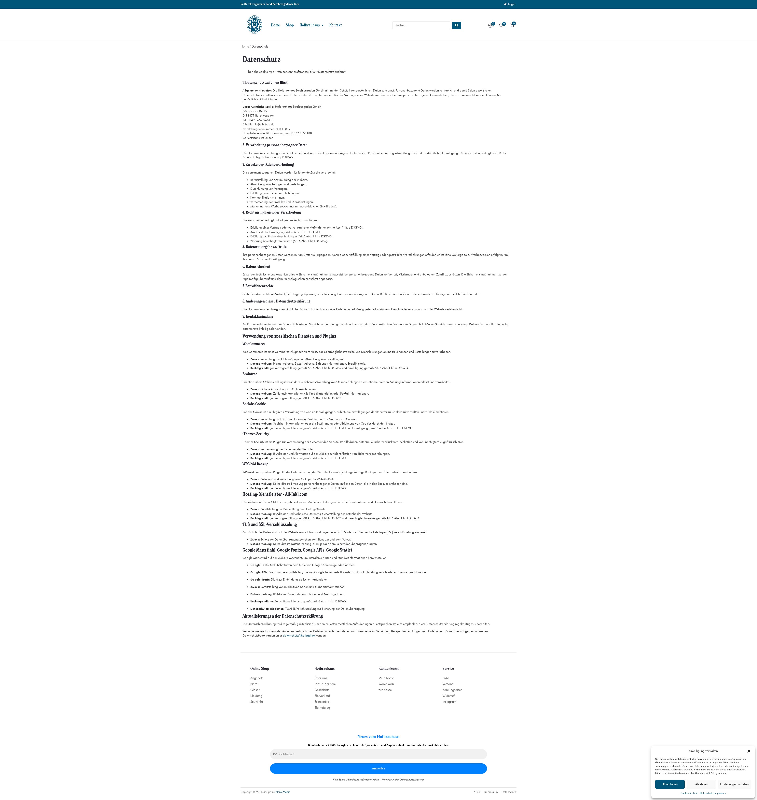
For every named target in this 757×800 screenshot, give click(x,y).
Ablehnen (701, 784)
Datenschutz (706, 793)
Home (245, 46)
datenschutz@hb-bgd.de (299, 635)
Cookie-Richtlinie (689, 793)
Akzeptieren (670, 784)
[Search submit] (456, 25)
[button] (749, 751)
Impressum (720, 793)
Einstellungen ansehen (734, 784)
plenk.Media (283, 791)
